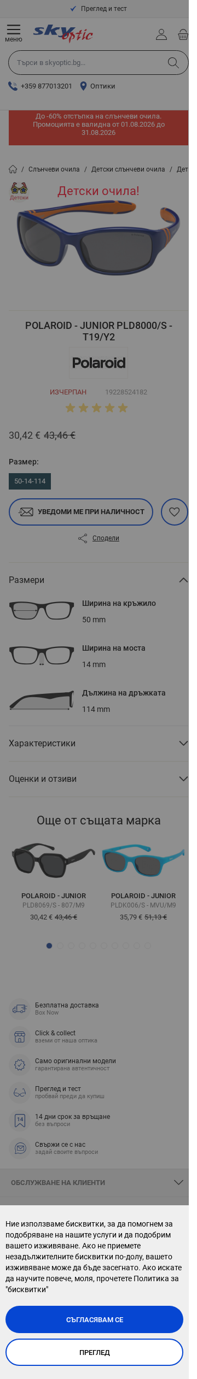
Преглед (94, 1352)
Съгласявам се (94, 1320)
